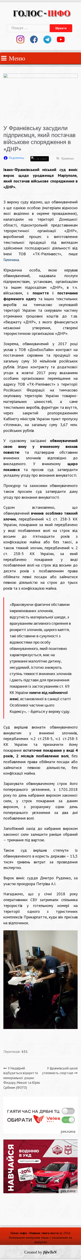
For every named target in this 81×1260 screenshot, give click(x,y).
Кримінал (68, 158)
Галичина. (11, 259)
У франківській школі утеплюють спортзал (60, 1070)
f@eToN (50, 1252)
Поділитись (16, 158)
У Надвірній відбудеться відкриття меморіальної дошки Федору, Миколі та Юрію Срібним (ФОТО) (21, 1078)
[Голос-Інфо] (41, 12)
